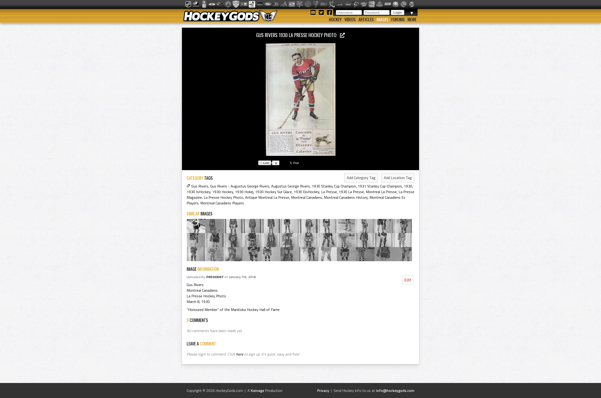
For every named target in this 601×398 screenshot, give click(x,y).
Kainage (257, 390)
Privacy (323, 390)
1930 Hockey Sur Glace (273, 192)
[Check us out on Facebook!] (329, 12)
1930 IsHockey (198, 192)
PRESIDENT (215, 276)
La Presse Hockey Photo (223, 197)
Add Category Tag (361, 177)
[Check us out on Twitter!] (322, 12)
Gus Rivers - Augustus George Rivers (239, 186)
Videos (350, 19)
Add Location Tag (398, 177)
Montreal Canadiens (306, 197)
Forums (398, 19)
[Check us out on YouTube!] (314, 12)
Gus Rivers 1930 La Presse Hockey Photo (298, 34)
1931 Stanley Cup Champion (380, 186)
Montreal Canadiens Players (222, 203)
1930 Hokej (244, 192)
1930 (408, 186)
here (239, 354)
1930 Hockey (222, 192)
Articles (366, 19)
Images (383, 19)
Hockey (335, 19)
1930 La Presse (351, 192)
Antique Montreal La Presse (267, 197)
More (412, 19)
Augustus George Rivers (290, 186)
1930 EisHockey (306, 192)
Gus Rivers (199, 186)
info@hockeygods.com (395, 390)
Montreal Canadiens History (346, 197)
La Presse (329, 192)
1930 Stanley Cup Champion (334, 186)
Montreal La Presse (381, 192)
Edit (407, 280)
